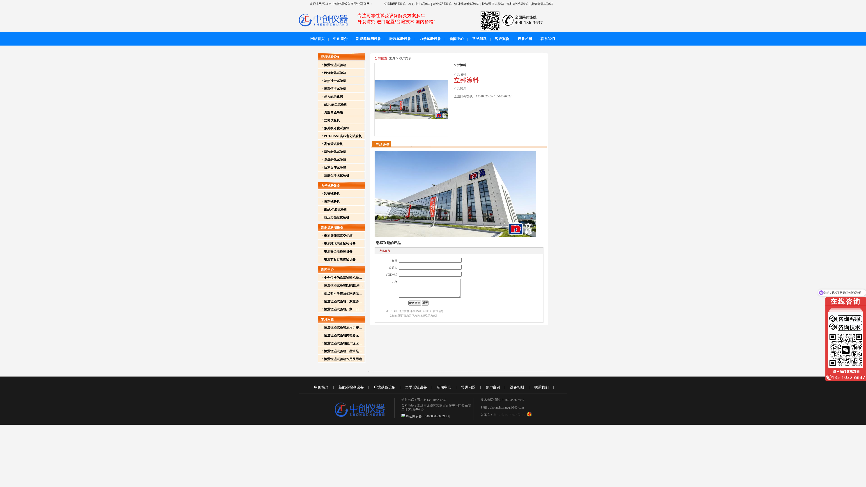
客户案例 (502, 39)
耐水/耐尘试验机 (335, 104)
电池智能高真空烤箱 (338, 235)
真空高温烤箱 (333, 112)
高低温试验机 (333, 144)
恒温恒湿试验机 (335, 88)
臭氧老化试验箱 (542, 4)
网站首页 (317, 39)
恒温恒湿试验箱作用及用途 (343, 359)
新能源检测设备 (368, 39)
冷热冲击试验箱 (419, 4)
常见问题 (479, 39)
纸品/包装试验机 (335, 209)
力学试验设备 (430, 39)
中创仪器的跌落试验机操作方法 (346, 277)
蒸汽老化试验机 (335, 152)
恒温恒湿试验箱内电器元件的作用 (347, 335)
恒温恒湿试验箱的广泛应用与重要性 (349, 343)
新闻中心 (456, 39)
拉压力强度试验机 (336, 217)
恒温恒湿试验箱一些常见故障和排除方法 (352, 351)
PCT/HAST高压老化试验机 (343, 136)
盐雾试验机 (332, 120)
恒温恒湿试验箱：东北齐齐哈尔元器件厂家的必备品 (360, 301)
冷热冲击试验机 (335, 81)
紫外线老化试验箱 (466, 4)
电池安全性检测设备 (338, 251)
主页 (392, 58)
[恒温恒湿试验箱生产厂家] (323, 26)
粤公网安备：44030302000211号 (427, 416)
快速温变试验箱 (493, 4)
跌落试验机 (332, 193)
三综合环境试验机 (336, 175)
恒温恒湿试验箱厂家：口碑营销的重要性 (352, 309)
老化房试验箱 (442, 4)
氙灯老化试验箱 (518, 4)
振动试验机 (332, 201)
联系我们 (548, 39)
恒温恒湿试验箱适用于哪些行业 (346, 327)
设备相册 (525, 39)
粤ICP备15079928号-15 (509, 415)
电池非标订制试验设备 (340, 259)
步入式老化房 (333, 96)
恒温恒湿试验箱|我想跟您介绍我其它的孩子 (354, 285)
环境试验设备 (400, 39)
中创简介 (340, 39)
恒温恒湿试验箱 (395, 4)
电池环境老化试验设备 (340, 243)
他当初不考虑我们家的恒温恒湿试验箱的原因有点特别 (362, 293)
